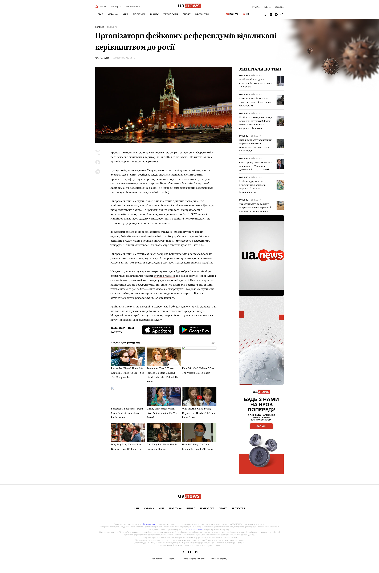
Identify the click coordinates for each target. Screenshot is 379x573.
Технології (170, 14)
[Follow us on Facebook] (270, 15)
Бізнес (154, 14)
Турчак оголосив (164, 276)
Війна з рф (112, 27)
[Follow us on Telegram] (276, 15)
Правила (172, 558)
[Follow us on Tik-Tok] (265, 15)
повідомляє (127, 170)
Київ (125, 14)
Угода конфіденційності (193, 558)
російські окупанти (180, 315)
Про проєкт (157, 558)
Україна (113, 14)
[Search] (282, 14)
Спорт (187, 14)
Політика (139, 14)
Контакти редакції (219, 558)
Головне (99, 27)
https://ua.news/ (150, 524)
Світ (100, 14)
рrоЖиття (202, 14)
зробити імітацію (156, 311)
